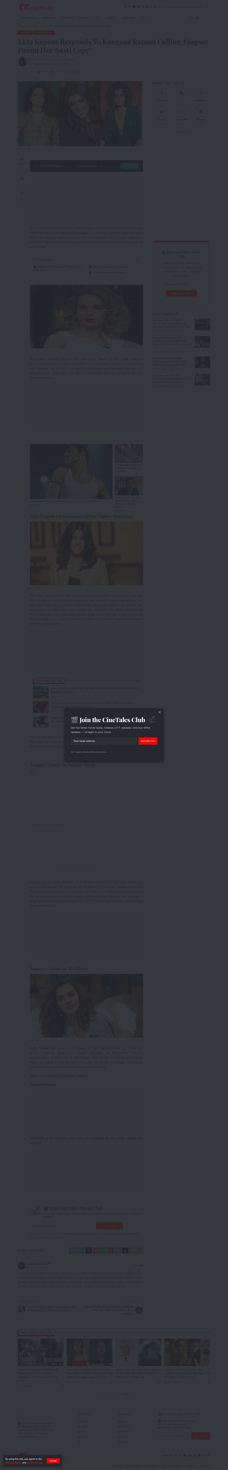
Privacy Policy (13, 1462)
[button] (53, 1460)
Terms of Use (34, 1462)
